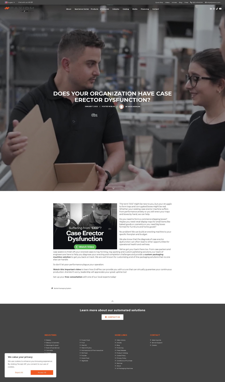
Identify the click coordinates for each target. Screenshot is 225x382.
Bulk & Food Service (52, 348)
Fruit (83, 342)
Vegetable (84, 361)
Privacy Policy (121, 358)
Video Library (121, 340)
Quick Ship (159, 2)
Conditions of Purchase (124, 361)
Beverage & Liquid (52, 345)
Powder (84, 355)
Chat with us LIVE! (24, 2)
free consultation (73, 277)
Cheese (48, 353)
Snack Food (85, 358)
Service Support (157, 342)
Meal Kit (84, 345)
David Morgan (134, 106)
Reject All (19, 372)
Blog (180, 2)
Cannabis (49, 350)
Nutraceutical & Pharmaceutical (92, 350)
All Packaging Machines (125, 368)
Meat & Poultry (86, 348)
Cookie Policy (121, 355)
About (119, 366)
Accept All (42, 372)
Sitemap (119, 363)
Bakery (48, 340)
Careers (154, 345)
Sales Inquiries (156, 340)
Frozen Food (85, 340)
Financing (120, 348)
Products (94, 9)
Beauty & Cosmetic (52, 342)
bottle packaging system (62, 288)
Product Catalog (122, 353)
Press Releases (121, 350)
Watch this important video (67, 269)
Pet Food (84, 353)
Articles (174, 2)
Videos (167, 2)
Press (186, 2)
